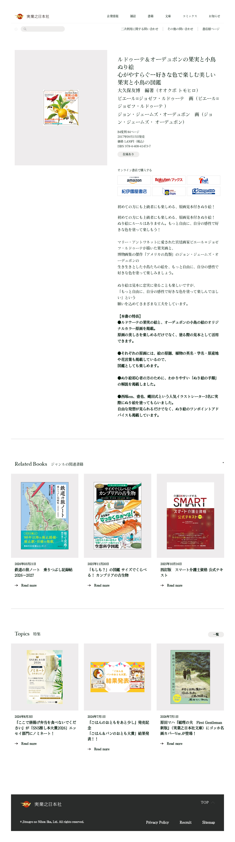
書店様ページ (211, 28)
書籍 (150, 16)
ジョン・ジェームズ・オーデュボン (154, 114)
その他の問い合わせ (180, 28)
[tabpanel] (44, 531)
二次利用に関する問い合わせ (139, 28)
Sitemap (208, 822)
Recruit (185, 822)
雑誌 (133, 16)
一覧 (216, 634)
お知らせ (214, 16)
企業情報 (112, 16)
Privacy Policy (157, 822)
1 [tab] (223, 462)
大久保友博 (129, 90)
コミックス (190, 16)
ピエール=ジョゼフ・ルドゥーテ (151, 98)
